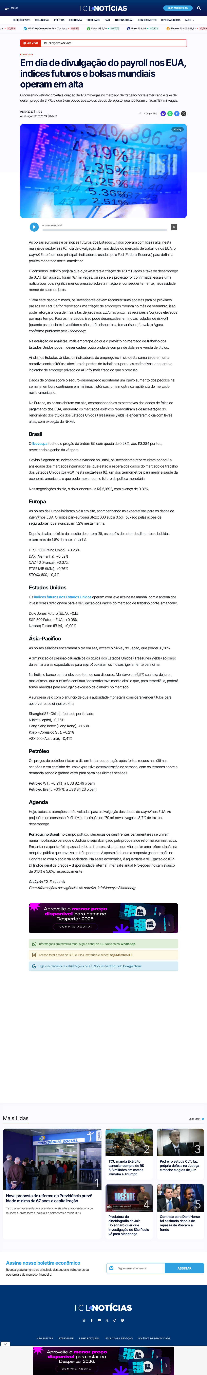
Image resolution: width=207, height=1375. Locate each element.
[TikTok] (114, 1320)
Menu (14, 8)
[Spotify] (122, 1320)
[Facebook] (177, 113)
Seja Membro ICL (178, 8)
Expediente (66, 1338)
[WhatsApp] (170, 113)
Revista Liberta (171, 20)
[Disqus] (103, 1032)
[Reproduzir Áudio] (34, 227)
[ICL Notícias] (103, 8)
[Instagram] (84, 1320)
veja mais (195, 1119)
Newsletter (45, 1338)
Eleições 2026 (21, 20)
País (107, 20)
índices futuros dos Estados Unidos (62, 597)
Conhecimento (147, 20)
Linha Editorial (89, 1338)
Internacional (124, 20)
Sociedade (93, 20)
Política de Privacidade (154, 1338)
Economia (75, 20)
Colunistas (42, 20)
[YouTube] (99, 1320)
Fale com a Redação (119, 1338)
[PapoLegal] (163, 113)
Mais (188, 20)
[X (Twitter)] (183, 113)
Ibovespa (40, 443)
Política (59, 20)
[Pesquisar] (199, 8)
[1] (52, 1159)
